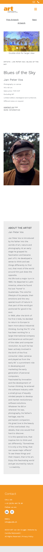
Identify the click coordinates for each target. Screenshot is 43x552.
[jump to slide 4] (25, 48)
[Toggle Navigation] (35, 9)
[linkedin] (7, 512)
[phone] (38, 2)
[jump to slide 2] (20, 48)
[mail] (34, 2)
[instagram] (12, 512)
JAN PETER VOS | (19, 62)
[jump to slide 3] (22, 48)
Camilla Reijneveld (12, 533)
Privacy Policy (27, 536)
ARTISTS (7, 62)
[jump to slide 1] (17, 48)
